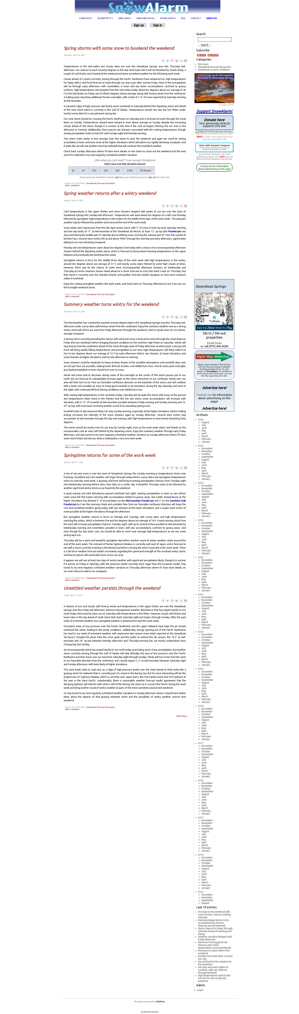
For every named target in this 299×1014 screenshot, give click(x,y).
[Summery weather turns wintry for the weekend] (186, 316)
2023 (200, 520)
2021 (200, 594)
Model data (167, 18)
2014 (200, 854)
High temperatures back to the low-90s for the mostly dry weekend (214, 978)
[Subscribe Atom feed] (213, 54)
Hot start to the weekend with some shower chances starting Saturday (214, 914)
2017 (200, 743)
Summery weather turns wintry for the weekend (111, 304)
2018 (200, 706)
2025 (200, 445)
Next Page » (182, 716)
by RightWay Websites (149, 1012)
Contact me (206, 166)
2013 (200, 892)
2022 (200, 557)
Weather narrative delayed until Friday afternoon (215, 938)
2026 (200, 419)
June (204, 427)
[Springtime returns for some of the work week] (186, 467)
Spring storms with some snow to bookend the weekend (119, 48)
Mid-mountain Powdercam (140, 500)
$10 (94, 170)
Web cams (124, 18)
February (206, 439)
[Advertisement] (126, 36)
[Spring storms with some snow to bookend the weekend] (186, 60)
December (207, 448)
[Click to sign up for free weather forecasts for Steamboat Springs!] (214, 87)
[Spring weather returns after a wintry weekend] (186, 205)
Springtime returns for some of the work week (109, 455)
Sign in (157, 25)
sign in (118, 177)
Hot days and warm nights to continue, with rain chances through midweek (213, 970)
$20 (106, 170)
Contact (196, 18)
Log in (200, 990)
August (205, 422)
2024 (200, 482)
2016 (200, 780)
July (203, 425)
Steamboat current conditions (214, 69)
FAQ (183, 18)
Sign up (139, 25)
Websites (211, 18)
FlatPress (160, 1002)
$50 (118, 170)
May (203, 430)
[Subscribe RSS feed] (202, 54)
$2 (73, 170)
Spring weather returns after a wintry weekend (110, 193)
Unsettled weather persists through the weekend (112, 588)
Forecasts (85, 18)
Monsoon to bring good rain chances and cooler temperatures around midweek (214, 945)
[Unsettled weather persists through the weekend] (186, 600)
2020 (200, 631)
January (205, 441)
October (205, 454)
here (199, 136)
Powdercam (174, 231)
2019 (200, 668)
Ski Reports (104, 18)
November (206, 451)
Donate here (214, 122)
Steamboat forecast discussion (101, 183)
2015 (200, 817)
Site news (203, 64)
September (207, 456)
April (203, 433)
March (204, 436)
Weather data (145, 18)
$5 (83, 170)
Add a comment (72, 185)
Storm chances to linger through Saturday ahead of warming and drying (215, 931)
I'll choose (145, 170)
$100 (130, 170)
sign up (151, 177)
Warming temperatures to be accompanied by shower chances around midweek (213, 923)
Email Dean (214, 343)
